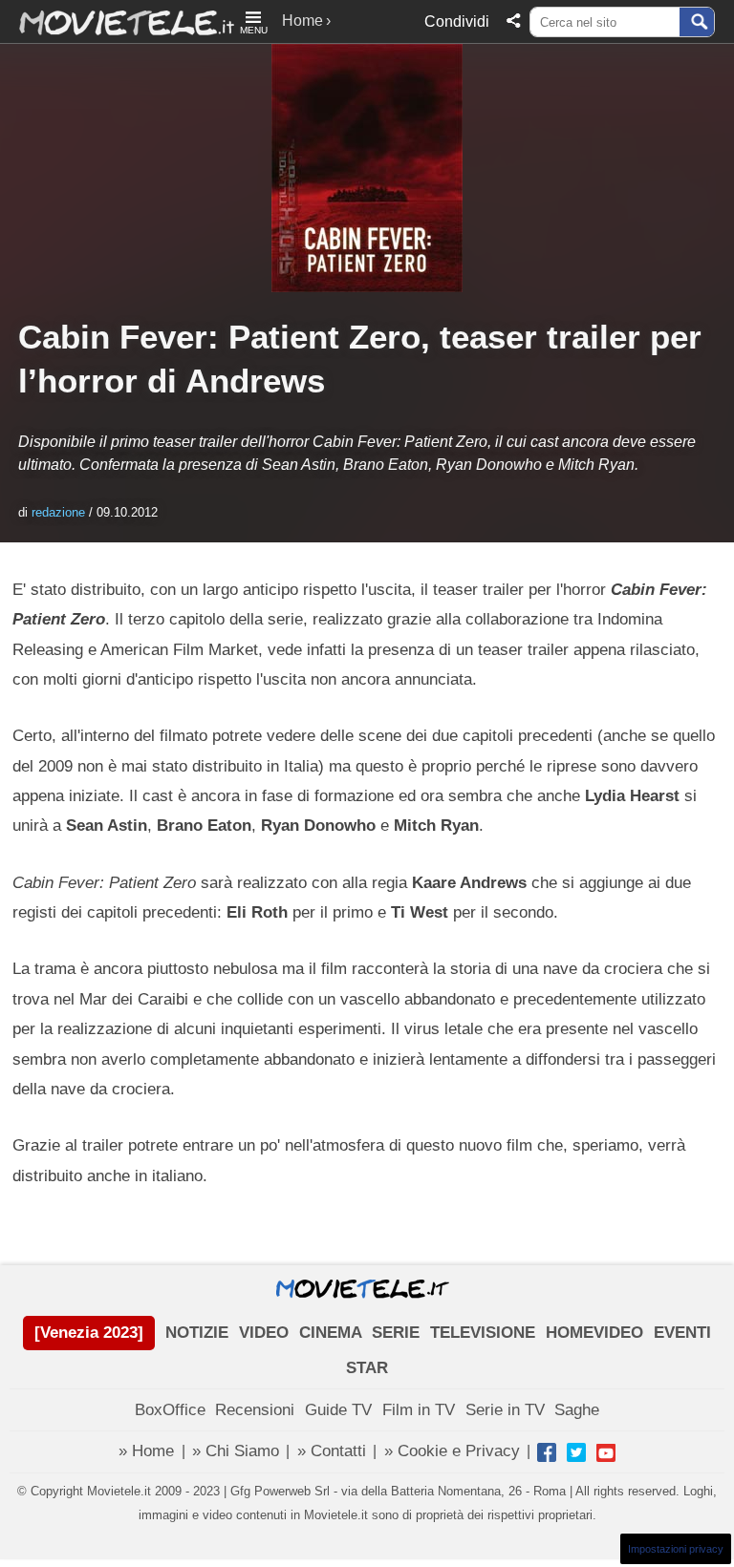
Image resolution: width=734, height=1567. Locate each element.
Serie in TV (505, 1410)
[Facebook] (546, 1452)
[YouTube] (605, 1452)
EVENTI (682, 1332)
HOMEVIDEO (594, 1332)
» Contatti (331, 1451)
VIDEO (264, 1332)
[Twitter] (576, 1452)
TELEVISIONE (482, 1332)
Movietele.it (117, 21)
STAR (367, 1368)
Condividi (456, 21)
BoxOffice (170, 1410)
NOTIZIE (196, 1332)
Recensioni (254, 1410)
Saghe (576, 1410)
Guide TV (338, 1410)
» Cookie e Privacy (452, 1451)
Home (302, 20)
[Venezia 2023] (88, 1332)
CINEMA (330, 1332)
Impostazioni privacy (675, 1549)
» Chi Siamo (235, 1451)
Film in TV (418, 1410)
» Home (146, 1451)
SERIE (396, 1332)
